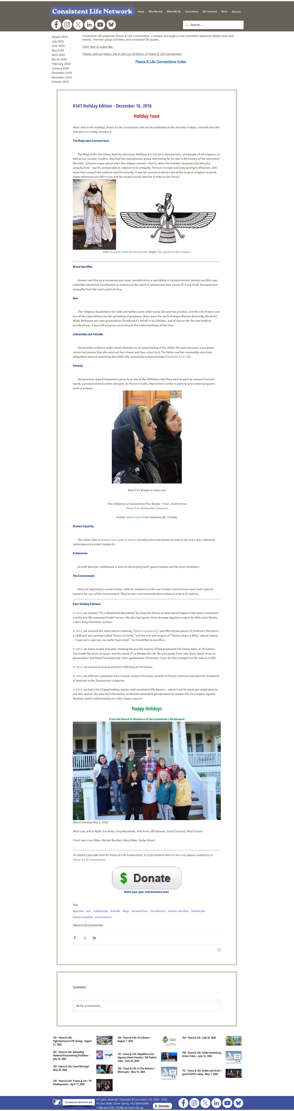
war (88, 911)
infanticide (198, 911)
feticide (115, 911)
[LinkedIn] (89, 25)
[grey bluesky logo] (111, 25)
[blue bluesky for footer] (238, 1103)
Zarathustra (158, 911)
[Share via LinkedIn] (94, 938)
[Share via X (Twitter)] (84, 938)
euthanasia (101, 911)
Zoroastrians (139, 911)
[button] (155, 11)
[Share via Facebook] (75, 938)
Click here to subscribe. (97, 46)
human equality (83, 917)
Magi (126, 911)
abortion (78, 911)
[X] (78, 25)
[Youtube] (100, 25)
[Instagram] (67, 25)
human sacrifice (178, 911)
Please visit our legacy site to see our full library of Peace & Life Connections (132, 54)
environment (103, 917)
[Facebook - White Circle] (56, 25)
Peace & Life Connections (88, 925)
